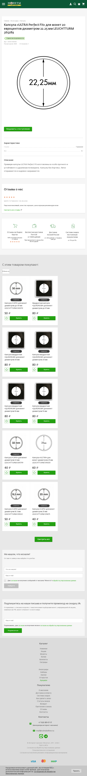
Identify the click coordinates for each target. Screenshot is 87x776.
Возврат (43, 704)
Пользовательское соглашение (43, 750)
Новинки (43, 648)
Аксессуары (43, 669)
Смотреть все (43, 539)
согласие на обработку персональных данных (56, 625)
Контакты (43, 712)
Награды (43, 662)
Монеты (43, 654)
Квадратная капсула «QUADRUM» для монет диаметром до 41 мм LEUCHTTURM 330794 (42, 306)
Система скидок (43, 696)
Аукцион (43, 680)
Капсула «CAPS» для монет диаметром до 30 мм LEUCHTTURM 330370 (16, 305)
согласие (14, 580)
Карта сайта (43, 745)
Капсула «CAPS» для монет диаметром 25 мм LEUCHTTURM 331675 (43, 511)
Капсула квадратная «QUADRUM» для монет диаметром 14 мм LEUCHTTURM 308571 (42, 409)
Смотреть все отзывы (12, 210)
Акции (43, 651)
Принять (76, 771)
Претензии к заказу (44, 706)
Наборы (43, 672)
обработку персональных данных (64, 580)
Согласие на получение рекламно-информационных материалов (43, 752)
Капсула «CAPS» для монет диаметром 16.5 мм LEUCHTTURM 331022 (16, 511)
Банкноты (43, 659)
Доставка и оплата (43, 693)
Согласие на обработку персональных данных (43, 748)
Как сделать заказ (43, 698)
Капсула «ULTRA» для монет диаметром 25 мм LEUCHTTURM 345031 (42, 460)
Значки (43, 675)
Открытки (43, 677)
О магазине (43, 690)
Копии (43, 657)
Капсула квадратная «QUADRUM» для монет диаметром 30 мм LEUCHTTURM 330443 (15, 357)
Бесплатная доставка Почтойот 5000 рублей (34, 235)
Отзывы (43, 709)
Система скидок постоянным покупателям (72, 235)
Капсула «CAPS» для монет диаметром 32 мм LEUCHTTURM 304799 (16, 460)
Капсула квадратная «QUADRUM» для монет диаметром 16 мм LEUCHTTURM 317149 (15, 409)
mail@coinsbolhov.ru (45, 731)
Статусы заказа (43, 701)
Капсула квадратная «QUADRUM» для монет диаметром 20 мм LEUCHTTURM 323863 (42, 357)
